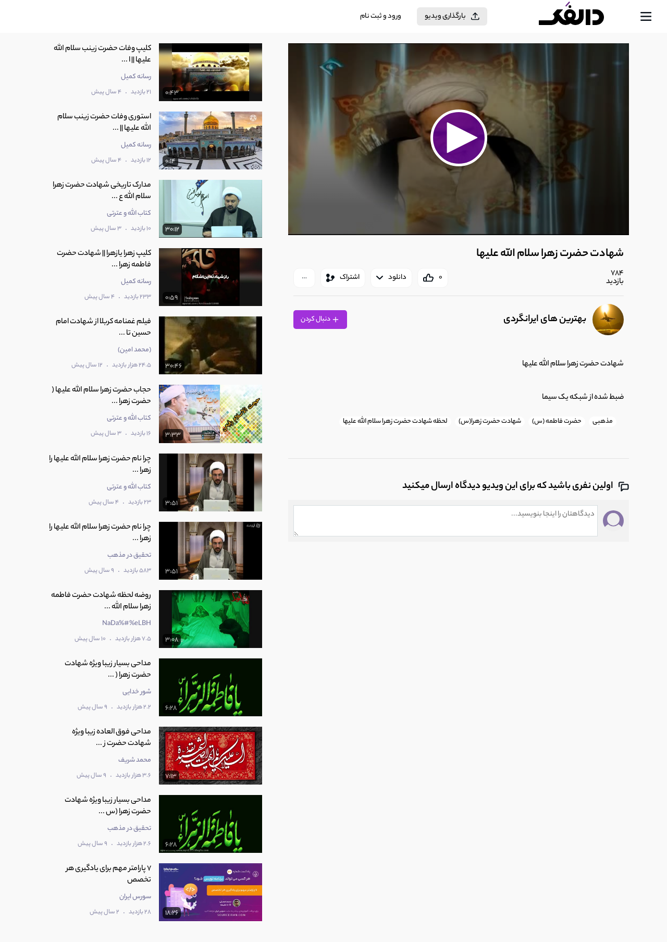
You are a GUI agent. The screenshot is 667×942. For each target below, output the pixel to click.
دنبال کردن (316, 319)
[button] (458, 138)
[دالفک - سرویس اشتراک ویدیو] (580, 16)
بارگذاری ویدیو (445, 16)
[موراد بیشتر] (304, 278)
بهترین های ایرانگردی (544, 319)
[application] (458, 139)
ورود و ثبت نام (380, 16)
